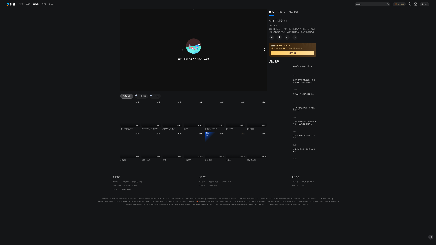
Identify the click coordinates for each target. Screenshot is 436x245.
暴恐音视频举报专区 (331, 201)
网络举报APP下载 (317, 201)
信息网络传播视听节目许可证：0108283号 (123, 199)
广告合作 (295, 182)
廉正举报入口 (263, 204)
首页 (21, 4)
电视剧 (36, 4)
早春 (28, 4)
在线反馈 (126, 182)
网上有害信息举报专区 (302, 201)
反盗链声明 (213, 185)
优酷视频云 (117, 185)
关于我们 (116, 182)
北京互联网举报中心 (239, 201)
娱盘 (303, 185)
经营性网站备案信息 (188, 201)
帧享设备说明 (137, 182)
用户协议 (202, 182)
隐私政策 (202, 185)
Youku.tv (116, 189)
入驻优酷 (295, 185)
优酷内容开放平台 (308, 182)
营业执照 (105, 199)
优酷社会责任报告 (130, 185)
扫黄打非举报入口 (273, 201)
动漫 (44, 4)
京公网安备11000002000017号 (208, 201)
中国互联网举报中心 (287, 201)
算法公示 (305, 204)
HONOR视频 (126, 189)
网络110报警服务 (225, 201)
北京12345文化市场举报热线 (256, 201)
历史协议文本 (213, 182)
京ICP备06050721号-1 (172, 201)
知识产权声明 (226, 182)
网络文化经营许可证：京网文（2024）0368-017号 (154, 199)
